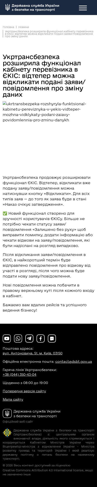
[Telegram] (29, 338)
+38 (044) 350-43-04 (19, 374)
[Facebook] (41, 338)
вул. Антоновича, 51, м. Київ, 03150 (32, 353)
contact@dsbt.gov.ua (73, 361)
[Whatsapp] (18, 338)
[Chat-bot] (52, 338)
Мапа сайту (13, 399)
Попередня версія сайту (24, 391)
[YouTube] (7, 338)
